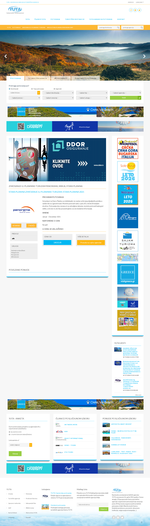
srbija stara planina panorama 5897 (60, 27)
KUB (66, 431)
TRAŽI (124, 97)
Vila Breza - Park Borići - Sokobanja (121, 438)
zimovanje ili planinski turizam (33, 27)
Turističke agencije (14, 498)
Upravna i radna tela (14, 503)
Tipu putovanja (38, 89)
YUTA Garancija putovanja (61, 493)
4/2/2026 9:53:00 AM (130, 390)
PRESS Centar (30, 508)
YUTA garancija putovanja (100, 19)
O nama (10, 494)
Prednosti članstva (31, 498)
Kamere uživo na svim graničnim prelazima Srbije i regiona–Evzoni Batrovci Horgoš (130, 351)
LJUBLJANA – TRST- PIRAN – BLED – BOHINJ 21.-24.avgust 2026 (124, 452)
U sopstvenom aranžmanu (21, 434)
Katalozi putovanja (58, 505)
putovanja (16, 27)
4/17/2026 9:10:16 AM (131, 375)
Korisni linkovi (12, 513)
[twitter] (139, 10)
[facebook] (131, 10)
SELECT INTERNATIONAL (73, 438)
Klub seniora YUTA (31, 513)
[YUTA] (15, 10)
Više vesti (138, 395)
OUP (9, 508)
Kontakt (121, 19)
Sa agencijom (16, 432)
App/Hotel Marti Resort (121, 424)
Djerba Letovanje (118, 445)
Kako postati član (31, 503)
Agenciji (58, 89)
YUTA (28, 19)
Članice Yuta (40, 19)
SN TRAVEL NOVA (70, 424)
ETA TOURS (68, 452)
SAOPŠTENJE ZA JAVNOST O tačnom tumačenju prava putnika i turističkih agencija (131, 384)
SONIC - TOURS (70, 445)
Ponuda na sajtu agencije (91, 243)
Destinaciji (14, 89)
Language (139, 2)
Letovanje (11, 517)
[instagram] (135, 10)
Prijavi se (104, 509)
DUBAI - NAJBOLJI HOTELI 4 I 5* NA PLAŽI (124, 431)
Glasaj (15, 454)
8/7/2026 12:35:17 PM (131, 357)
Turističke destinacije (74, 19)
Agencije (131, 2)
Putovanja (55, 19)
